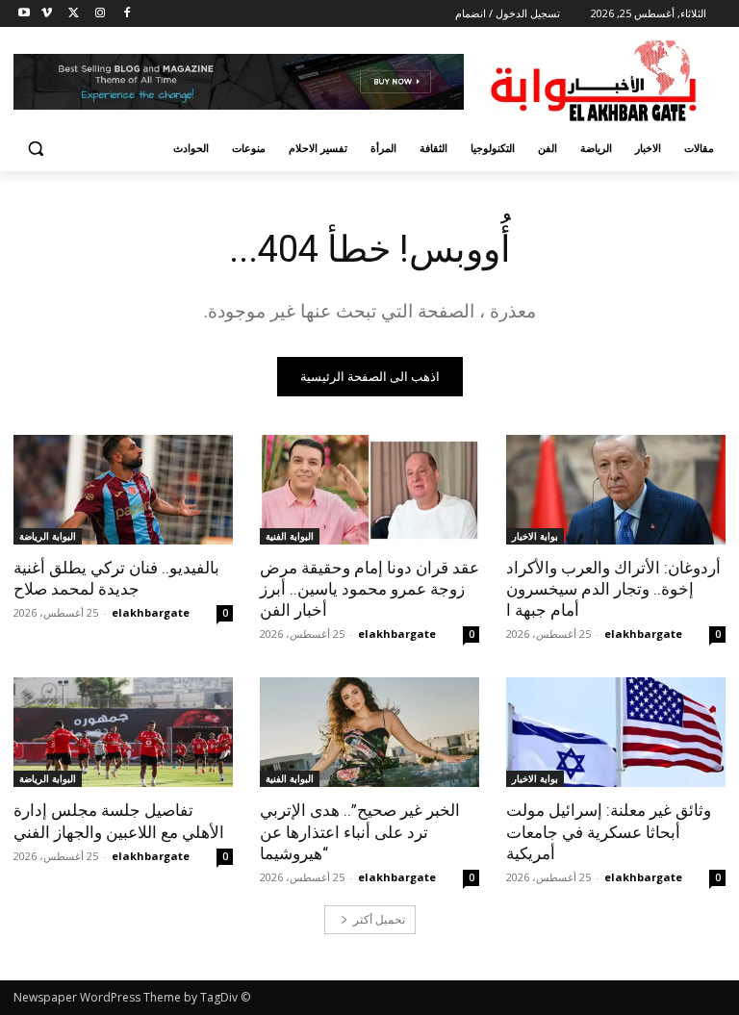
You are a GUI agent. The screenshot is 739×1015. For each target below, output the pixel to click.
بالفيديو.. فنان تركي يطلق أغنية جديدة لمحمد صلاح (116, 578)
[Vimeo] (47, 14)
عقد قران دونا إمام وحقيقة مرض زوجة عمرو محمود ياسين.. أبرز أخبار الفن (369, 589)
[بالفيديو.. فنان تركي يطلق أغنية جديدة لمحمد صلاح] (123, 490)
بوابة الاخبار (535, 536)
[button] (36, 148)
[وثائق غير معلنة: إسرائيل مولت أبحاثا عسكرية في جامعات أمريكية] (616, 732)
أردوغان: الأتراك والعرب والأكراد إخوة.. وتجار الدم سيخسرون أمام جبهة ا (613, 589)
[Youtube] (24, 14)
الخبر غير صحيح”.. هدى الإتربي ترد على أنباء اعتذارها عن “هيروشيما (360, 831)
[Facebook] (126, 14)
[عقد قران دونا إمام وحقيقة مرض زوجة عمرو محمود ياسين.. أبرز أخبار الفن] (369, 490)
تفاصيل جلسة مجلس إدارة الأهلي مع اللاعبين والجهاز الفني (118, 820)
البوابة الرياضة (47, 536)
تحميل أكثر (379, 919)
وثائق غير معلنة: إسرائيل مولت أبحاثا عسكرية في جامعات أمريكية (608, 831)
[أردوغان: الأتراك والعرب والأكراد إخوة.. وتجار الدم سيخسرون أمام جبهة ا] (616, 490)
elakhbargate (643, 633)
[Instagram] (100, 14)
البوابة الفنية (290, 536)
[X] (74, 14)
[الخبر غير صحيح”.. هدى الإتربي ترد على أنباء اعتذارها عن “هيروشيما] (369, 732)
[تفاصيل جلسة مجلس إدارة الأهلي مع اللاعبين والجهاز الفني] (123, 732)
